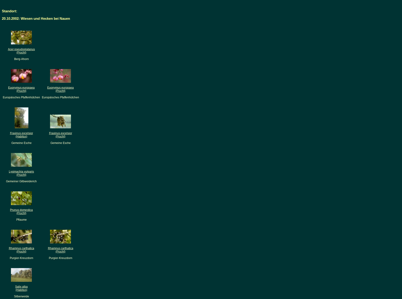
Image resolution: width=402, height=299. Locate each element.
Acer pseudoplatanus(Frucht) (21, 51)
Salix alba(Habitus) (21, 288)
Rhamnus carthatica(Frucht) (21, 250)
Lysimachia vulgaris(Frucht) (21, 173)
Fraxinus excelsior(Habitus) (21, 135)
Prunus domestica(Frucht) (21, 211)
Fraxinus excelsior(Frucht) (60, 135)
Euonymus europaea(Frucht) (21, 89)
